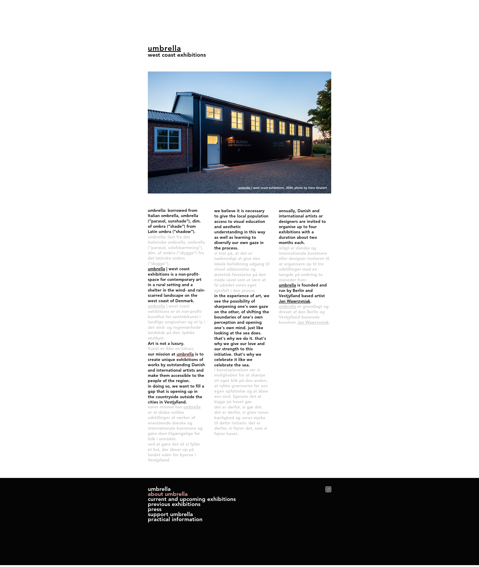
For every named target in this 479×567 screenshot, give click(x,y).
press (154, 509)
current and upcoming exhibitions (192, 499)
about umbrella (168, 494)
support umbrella (170, 514)
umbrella (159, 489)
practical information (175, 519)
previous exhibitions (174, 504)
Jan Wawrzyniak (294, 301)
